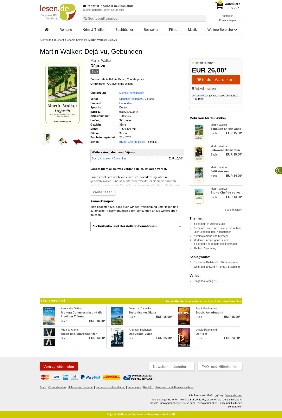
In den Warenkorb (218, 80)
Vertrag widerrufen (59, 366)
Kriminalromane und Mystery (211, 236)
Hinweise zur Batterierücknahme (174, 387)
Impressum (134, 387)
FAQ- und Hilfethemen (220, 366)
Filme (173, 29)
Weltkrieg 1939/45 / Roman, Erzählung (217, 266)
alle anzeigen (234, 209)
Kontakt (148, 387)
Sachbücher (124, 29)
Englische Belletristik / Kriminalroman (216, 262)
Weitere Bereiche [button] (220, 29)
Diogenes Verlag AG (131, 98)
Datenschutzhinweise (80, 387)
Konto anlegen (227, 20)
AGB (43, 387)
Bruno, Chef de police (132, 141)
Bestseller (151, 29)
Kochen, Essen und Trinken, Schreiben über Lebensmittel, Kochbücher (217, 230)
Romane (65, 29)
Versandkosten (200, 95)
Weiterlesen (103, 192)
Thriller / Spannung (205, 248)
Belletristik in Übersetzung (209, 223)
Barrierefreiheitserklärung (110, 387)
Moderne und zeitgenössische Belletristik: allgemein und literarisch (215, 242)
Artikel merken (205, 88)
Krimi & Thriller (94, 29)
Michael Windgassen (131, 92)
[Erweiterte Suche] (202, 18)
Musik (192, 29)
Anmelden (227, 15)
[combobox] (144, 18)
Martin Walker (101, 61)
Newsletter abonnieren (172, 366)
